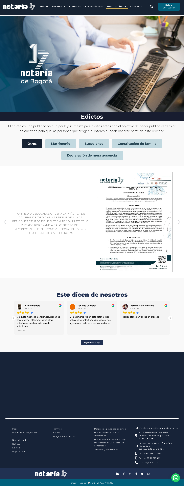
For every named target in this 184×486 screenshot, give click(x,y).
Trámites (75, 6)
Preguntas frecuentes (64, 436)
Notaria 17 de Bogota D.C (25, 432)
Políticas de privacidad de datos (110, 429)
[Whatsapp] (148, 474)
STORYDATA (100, 483)
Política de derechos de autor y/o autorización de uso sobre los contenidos (110, 442)
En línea (57, 432)
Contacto (136, 6)
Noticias (16, 444)
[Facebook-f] (123, 474)
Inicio (44, 6)
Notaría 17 (58, 6)
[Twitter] (142, 474)
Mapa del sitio (19, 451)
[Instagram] (130, 474)
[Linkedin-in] (117, 474)
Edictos (16, 447)
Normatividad (94, 6)
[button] (151, 6)
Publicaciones (117, 6)
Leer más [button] (21, 330)
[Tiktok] (136, 474)
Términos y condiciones (106, 449)
